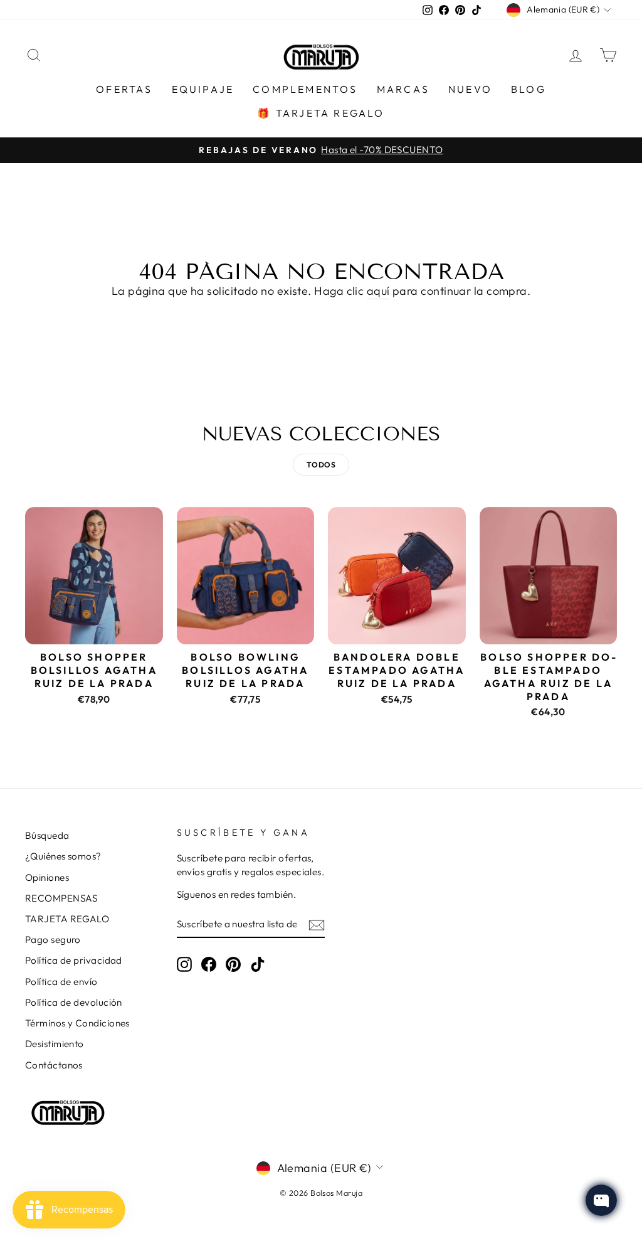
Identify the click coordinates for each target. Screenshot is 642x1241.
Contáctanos (54, 1065)
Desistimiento (54, 1044)
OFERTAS (124, 89)
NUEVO (470, 89)
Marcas (403, 89)
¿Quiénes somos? (63, 856)
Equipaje (203, 89)
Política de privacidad (73, 960)
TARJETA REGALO (67, 919)
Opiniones (47, 877)
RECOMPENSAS (61, 898)
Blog (528, 89)
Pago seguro (53, 939)
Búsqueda (47, 835)
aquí (378, 291)
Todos (321, 464)
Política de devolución (73, 1002)
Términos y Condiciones (77, 1023)
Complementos (305, 89)
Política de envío (61, 982)
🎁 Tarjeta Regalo (320, 113)
